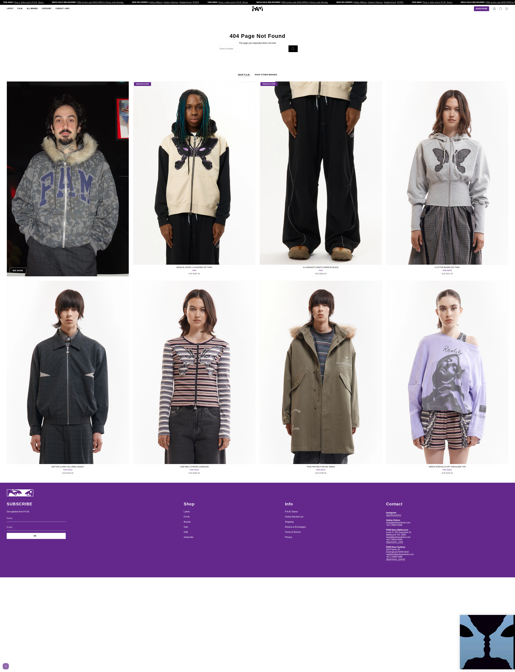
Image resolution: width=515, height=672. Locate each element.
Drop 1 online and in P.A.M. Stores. (29, 2)
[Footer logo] (20, 492)
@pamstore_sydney (395, 559)
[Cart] (507, 8)
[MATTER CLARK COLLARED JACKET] (68, 372)
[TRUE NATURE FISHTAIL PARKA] (321, 372)
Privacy (288, 537)
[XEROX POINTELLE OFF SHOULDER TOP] (447, 372)
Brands (187, 522)
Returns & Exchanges (295, 527)
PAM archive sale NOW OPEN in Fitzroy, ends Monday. (100, 2)
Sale (186, 527)
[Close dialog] (509, 618)
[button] (10, 9)
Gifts (186, 532)
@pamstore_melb (394, 542)
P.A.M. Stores (291, 511)
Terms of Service (293, 532)
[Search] (293, 48)
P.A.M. (187, 517)
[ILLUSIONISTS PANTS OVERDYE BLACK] (321, 173)
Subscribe (188, 537)
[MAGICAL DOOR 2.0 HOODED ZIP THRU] (194, 173)
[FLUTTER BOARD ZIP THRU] (447, 173)
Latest (187, 511)
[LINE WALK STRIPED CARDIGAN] (194, 372)
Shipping (289, 522)
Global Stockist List (294, 517)
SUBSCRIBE (485, 657)
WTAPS (196, 2)
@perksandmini (393, 515)
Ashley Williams (156, 2)
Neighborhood (185, 2)
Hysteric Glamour (171, 2)
